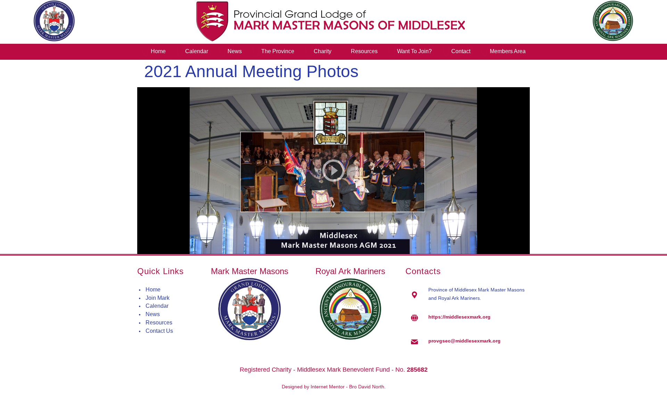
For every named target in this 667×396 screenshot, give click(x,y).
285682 (417, 369)
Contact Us (159, 331)
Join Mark (158, 298)
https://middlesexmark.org (459, 317)
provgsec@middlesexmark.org (464, 341)
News (153, 314)
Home (153, 289)
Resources (159, 322)
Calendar (157, 306)
